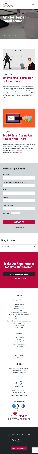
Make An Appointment (19, 274)
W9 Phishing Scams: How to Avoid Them (18, 79)
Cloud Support (19, 310)
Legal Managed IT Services (19, 370)
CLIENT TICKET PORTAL (19, 448)
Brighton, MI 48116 (19, 386)
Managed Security (19, 302)
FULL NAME (6, 174)
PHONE (5, 197)
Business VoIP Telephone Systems (19, 314)
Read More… (19, 153)
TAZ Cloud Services (19, 308)
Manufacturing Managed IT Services (19, 368)
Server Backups (19, 346)
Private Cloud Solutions (19, 342)
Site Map (19, 441)
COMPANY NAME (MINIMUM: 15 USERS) (14, 182)
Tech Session (19, 358)
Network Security (19, 325)
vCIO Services (19, 306)
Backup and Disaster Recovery (19, 312)
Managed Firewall (19, 304)
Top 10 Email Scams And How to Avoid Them (18, 137)
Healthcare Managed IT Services (19, 372)
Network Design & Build (19, 323)
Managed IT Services (19, 300)
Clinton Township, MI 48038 (19, 395)
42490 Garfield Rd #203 (19, 393)
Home (4, 36)
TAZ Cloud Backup (19, 340)
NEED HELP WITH (8, 205)
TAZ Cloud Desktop (19, 337)
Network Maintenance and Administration (19, 321)
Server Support (19, 327)
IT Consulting (19, 317)
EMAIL (5, 190)
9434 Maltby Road (19, 384)
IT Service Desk (19, 319)
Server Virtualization (19, 344)
